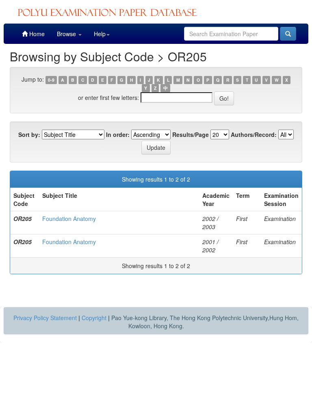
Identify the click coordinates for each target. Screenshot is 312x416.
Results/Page (190, 134)
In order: (118, 134)
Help (100, 34)
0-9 (51, 80)
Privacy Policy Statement (45, 318)
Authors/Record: (254, 134)
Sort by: (29, 134)
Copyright (94, 318)
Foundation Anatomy (69, 218)
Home (36, 34)
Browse (67, 34)
